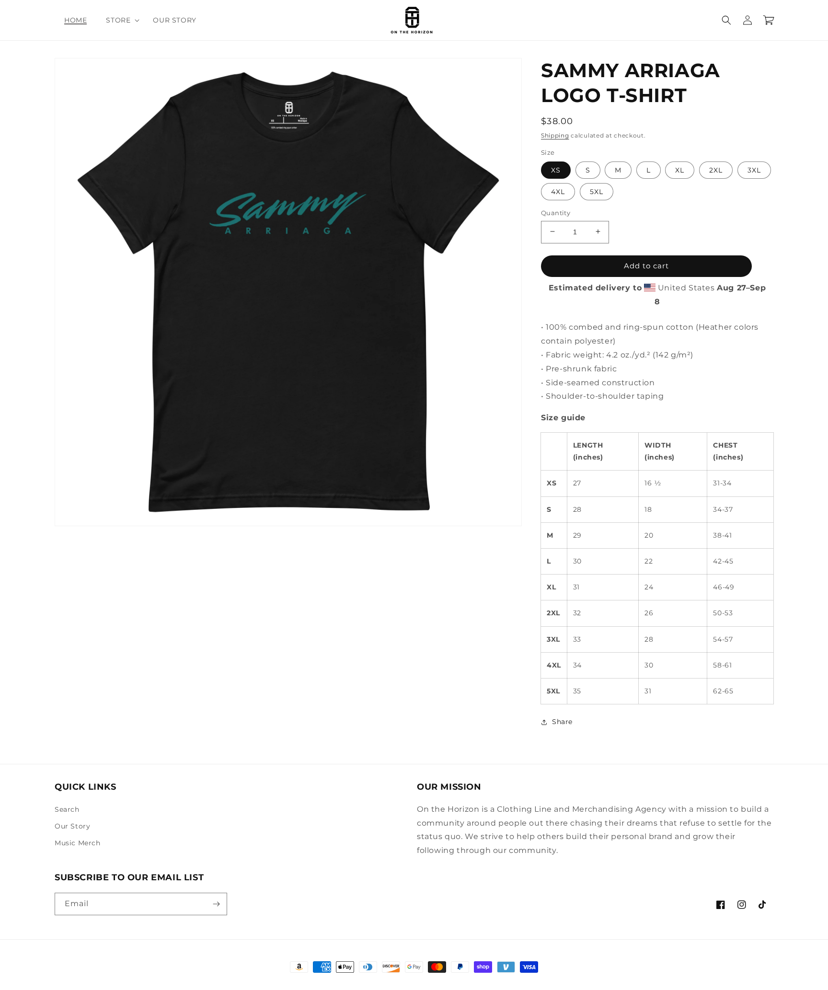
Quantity (555, 212)
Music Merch (78, 843)
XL (679, 169)
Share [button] (562, 721)
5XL (596, 191)
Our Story (72, 826)
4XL (558, 191)
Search (67, 809)
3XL (754, 169)
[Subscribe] (216, 904)
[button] (119, 20)
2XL (716, 169)
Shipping (555, 135)
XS (556, 169)
